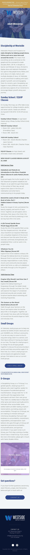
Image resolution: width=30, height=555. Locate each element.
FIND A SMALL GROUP (15, 366)
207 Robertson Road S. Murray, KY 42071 (15, 532)
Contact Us (15, 497)
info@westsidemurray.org (15, 536)
